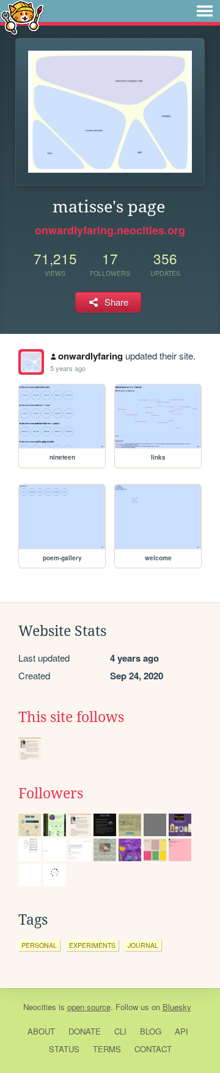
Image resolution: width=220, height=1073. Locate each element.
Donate (84, 1031)
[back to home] (22, 16)
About (41, 1031)
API (181, 1031)
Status (64, 1049)
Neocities (39, 1007)
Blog (150, 1031)
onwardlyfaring (90, 356)
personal (39, 945)
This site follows (71, 717)
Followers (50, 793)
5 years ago (68, 368)
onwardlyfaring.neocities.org (110, 230)
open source (89, 1007)
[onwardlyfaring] (31, 362)
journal (143, 945)
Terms (107, 1049)
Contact (153, 1049)
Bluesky (177, 1007)
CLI (120, 1031)
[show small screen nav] (204, 11)
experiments (92, 945)
